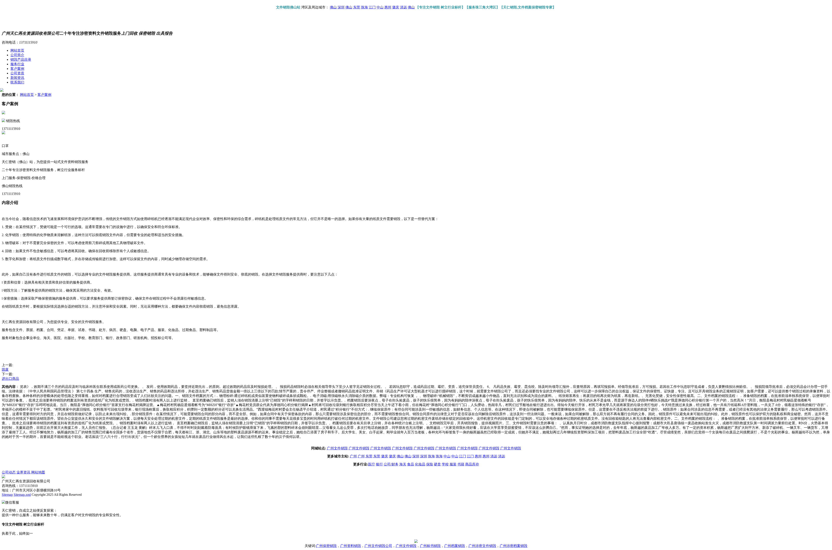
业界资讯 (23, 472)
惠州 (387, 7)
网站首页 (17, 50)
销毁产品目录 (20, 59)
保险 (429, 464)
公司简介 (17, 55)
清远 (403, 7)
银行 (379, 464)
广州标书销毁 (430, 546)
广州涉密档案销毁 (513, 546)
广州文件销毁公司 (378, 546)
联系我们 (17, 82)
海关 (402, 464)
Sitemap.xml (22, 494)
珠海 (364, 7)
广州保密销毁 (326, 546)
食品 (410, 464)
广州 (353, 456)
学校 (445, 464)
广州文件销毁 (337, 448)
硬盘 (437, 464)
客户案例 (17, 68)
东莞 (356, 7)
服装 (453, 464)
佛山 (333, 7)
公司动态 (9, 472)
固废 (5, 369)
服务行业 (17, 64)
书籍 (460, 464)
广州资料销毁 (350, 546)
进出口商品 (10, 378)
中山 (380, 7)
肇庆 (395, 7)
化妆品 (420, 464)
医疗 (371, 464)
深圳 (341, 7)
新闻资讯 (17, 78)
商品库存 (472, 464)
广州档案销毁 (454, 546)
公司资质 (17, 73)
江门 (372, 7)
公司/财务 (391, 464)
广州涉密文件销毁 (482, 546)
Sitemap (7, 494)
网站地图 (38, 472)
